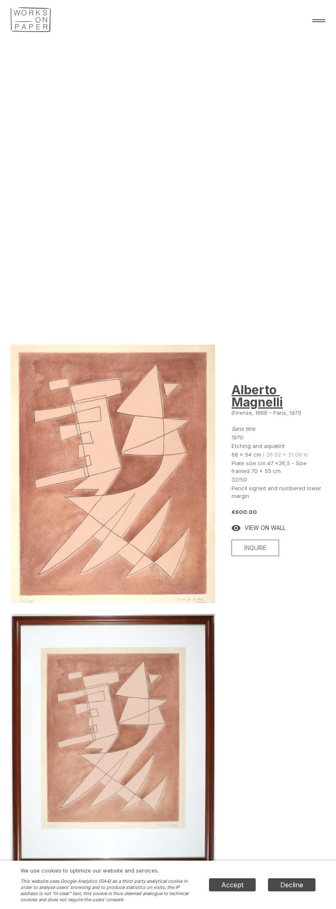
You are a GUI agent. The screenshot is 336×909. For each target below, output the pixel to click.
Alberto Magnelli (257, 396)
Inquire (255, 547)
